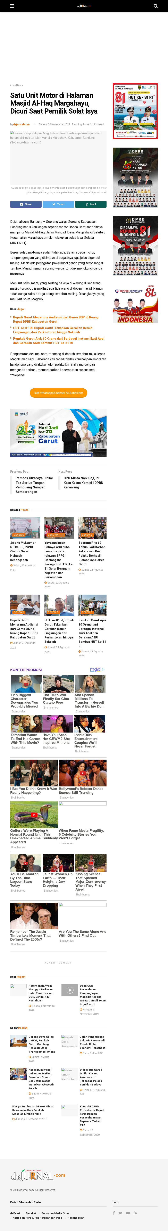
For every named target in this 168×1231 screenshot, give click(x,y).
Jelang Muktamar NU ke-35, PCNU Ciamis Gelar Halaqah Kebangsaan (23, 551)
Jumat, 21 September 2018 (31, 1119)
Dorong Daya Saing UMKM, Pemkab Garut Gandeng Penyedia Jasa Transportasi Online (42, 1044)
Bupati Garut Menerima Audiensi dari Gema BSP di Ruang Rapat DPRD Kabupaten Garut (24, 628)
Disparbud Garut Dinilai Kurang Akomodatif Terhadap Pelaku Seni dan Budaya (91, 1077)
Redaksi (31, 1213)
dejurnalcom (21, 124)
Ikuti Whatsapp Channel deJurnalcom (58, 393)
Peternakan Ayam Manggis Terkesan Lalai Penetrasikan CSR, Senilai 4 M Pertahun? (41, 993)
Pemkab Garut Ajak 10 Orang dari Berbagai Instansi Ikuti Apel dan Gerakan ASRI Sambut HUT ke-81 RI (92, 633)
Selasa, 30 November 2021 (54, 124)
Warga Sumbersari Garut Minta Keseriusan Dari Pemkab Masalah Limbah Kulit (32, 1110)
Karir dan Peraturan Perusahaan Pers (37, 1217)
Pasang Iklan (76, 1217)
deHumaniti (56, 535)
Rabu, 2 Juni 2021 (93, 1053)
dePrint (15, 1213)
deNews (18, 85)
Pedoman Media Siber (55, 1213)
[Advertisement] (84, 49)
